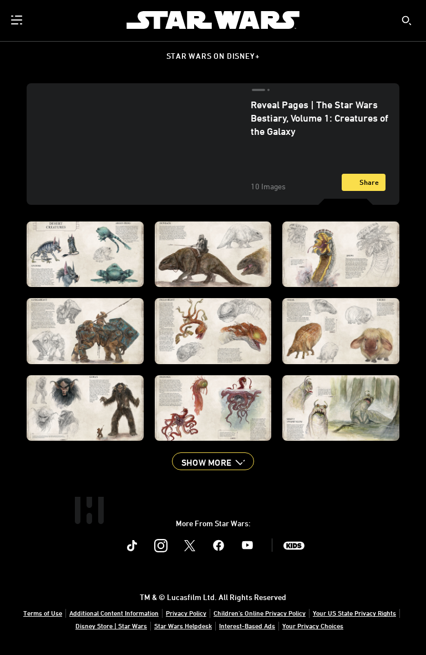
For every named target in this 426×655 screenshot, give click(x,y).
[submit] (407, 20)
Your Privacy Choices (312, 625)
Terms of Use (42, 613)
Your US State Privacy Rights (354, 613)
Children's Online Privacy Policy (260, 613)
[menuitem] (17, 20)
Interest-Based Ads (247, 625)
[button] (213, 461)
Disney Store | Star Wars (111, 625)
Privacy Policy (186, 613)
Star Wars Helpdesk (183, 625)
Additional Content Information (114, 613)
